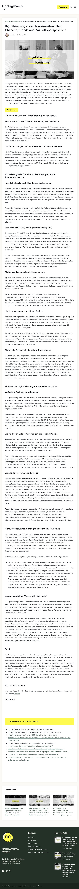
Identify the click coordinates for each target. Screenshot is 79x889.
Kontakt (17, 694)
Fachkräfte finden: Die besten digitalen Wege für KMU (69, 855)
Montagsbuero (12, 6)
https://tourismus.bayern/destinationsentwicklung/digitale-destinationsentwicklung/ (38, 752)
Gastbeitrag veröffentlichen (37, 849)
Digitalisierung (16, 21)
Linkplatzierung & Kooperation (38, 852)
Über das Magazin (34, 846)
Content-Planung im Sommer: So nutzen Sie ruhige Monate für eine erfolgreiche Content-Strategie (69, 841)
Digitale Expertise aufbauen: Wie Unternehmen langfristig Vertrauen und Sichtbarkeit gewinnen (69, 869)
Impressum (32, 840)
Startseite (8, 21)
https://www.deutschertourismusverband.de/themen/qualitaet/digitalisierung (36, 749)
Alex (13, 35)
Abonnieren (63, 7)
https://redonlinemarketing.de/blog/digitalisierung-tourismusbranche (33, 754)
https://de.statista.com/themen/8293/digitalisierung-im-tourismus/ (32, 735)
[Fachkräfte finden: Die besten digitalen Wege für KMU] (58, 853)
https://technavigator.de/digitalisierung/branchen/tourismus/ (30, 746)
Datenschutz (32, 843)
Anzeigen (14, 110)
